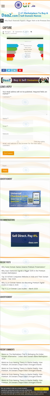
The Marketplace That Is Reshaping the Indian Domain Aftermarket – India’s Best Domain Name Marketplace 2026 (24, 356)
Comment (7, 97)
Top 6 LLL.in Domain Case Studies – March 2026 (19, 289)
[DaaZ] (25, 80)
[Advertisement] (25, 326)
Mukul (3, 354)
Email (5, 126)
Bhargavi (8, 32)
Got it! (41, 389)
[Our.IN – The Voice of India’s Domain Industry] (25, 5)
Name (5, 119)
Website (5, 134)
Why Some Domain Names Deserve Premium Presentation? (23, 267)
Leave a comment (11, 33)
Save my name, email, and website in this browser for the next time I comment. (24, 143)
